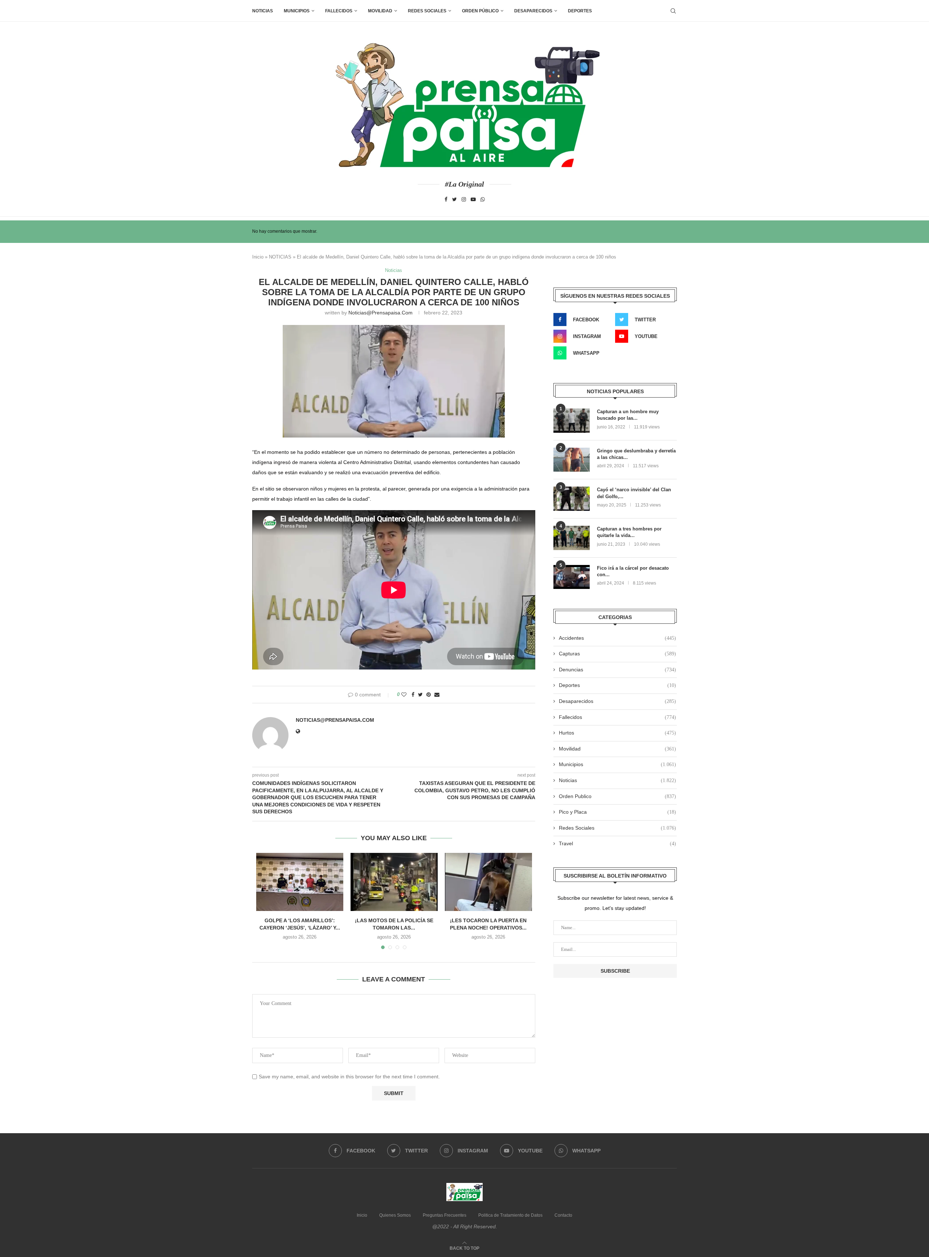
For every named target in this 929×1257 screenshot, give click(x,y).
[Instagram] (464, 199)
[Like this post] (403, 694)
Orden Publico (617, 796)
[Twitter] (454, 199)
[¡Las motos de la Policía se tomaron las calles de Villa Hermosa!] (394, 882)
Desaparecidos (617, 701)
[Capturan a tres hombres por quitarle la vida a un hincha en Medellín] (571, 538)
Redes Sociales (427, 10)
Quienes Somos (395, 1215)
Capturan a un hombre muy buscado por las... (628, 415)
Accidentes (617, 638)
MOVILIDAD (380, 10)
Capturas (617, 653)
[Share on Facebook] (413, 694)
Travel (617, 843)
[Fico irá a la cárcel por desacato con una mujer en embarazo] (571, 577)
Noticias (262, 10)
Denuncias (617, 669)
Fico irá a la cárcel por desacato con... (633, 571)
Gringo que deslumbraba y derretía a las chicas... (636, 454)
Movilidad (617, 749)
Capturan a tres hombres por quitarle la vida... (629, 532)
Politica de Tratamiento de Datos (510, 1215)
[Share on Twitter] (420, 694)
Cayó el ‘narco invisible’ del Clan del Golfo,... (634, 493)
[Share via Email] (436, 694)
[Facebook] (446, 199)
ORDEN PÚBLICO (480, 10)
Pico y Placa (617, 812)
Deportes (580, 10)
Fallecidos (617, 717)
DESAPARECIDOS (533, 10)
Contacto (563, 1215)
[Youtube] (473, 199)
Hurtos (617, 733)
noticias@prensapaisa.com (380, 313)
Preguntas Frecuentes (444, 1215)
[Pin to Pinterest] (428, 694)
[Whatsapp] (482, 199)
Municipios (297, 10)
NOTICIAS (280, 257)
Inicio (257, 257)
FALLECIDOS (338, 10)
